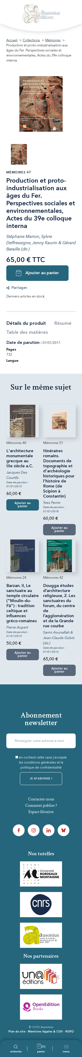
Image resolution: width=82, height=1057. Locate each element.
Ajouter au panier (42, 273)
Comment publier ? (41, 805)
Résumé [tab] (62, 323)
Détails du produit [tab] (26, 323)
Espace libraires (41, 812)
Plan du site (16, 1031)
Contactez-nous (41, 799)
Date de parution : (24, 343)
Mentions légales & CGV (45, 1031)
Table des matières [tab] (27, 332)
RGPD (69, 1031)
